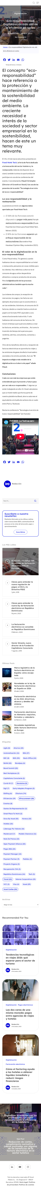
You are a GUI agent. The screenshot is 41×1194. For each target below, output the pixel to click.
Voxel (27, 884)
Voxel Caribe (10, 889)
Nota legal (24, 1182)
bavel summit (11, 768)
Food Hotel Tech (9, 162)
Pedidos (27, 859)
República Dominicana (14, 874)
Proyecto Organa (12, 864)
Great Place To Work (13, 814)
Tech (32, 874)
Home (5, 47)
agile (7, 748)
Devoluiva (22, 783)
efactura (21, 793)
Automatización (11, 753)
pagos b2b (9, 849)
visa (16, 884)
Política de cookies (26, 1185)
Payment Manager (12, 854)
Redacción (14, 33)
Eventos (8, 803)
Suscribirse (20, 532)
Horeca (26, 819)
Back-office (29, 758)
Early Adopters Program (24, 788)
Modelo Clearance (27, 834)
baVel (8, 763)
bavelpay (20, 763)
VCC (6, 884)
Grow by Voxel (11, 819)
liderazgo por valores (14, 829)
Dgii (6, 788)
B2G (16, 758)
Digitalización (20, 13)
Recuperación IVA (12, 869)
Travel (8, 879)
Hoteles (8, 824)
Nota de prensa (11, 839)
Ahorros (18, 748)
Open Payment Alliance (15, 844)
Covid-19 (8, 783)
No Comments (20, 37)
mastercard (9, 834)
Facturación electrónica (15, 1064)
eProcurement (26, 798)
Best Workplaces (11, 773)
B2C (6, 758)
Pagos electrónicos (25, 1005)
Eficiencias (9, 798)
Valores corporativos (25, 879)
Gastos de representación (15, 809)
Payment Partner (11, 859)
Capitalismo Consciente (14, 778)
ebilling (8, 793)
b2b (26, 753)
